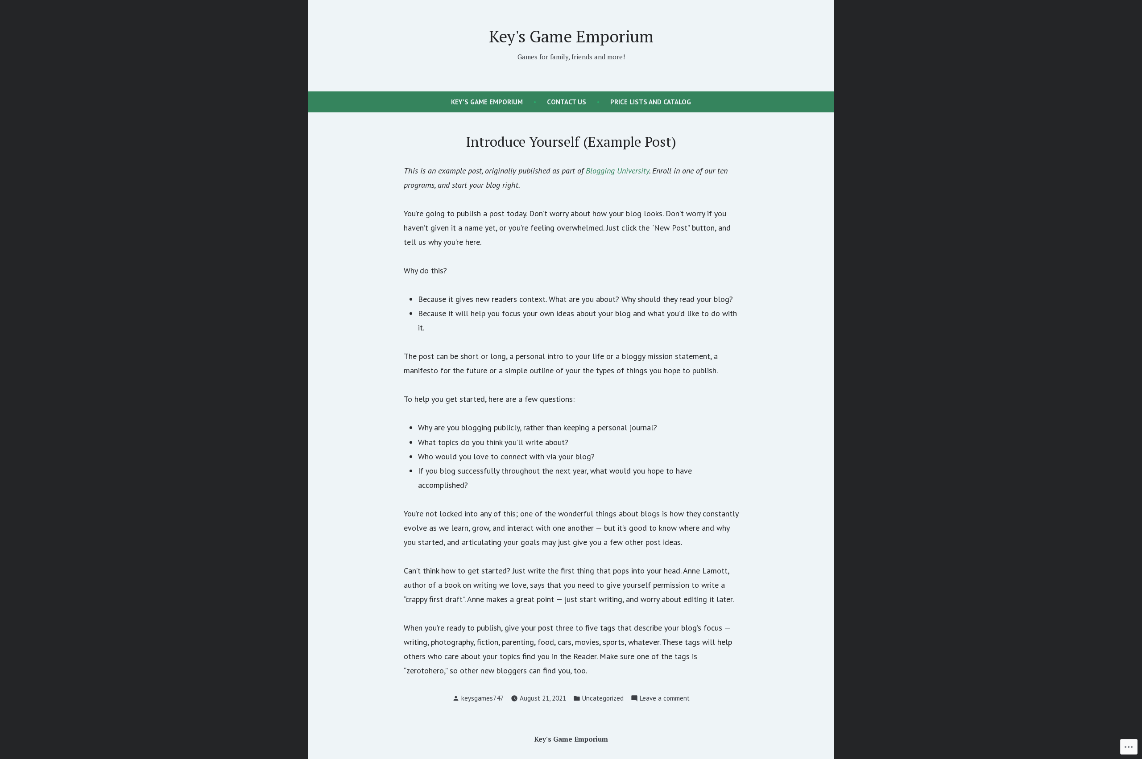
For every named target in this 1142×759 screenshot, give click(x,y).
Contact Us (566, 102)
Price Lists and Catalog (650, 102)
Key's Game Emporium (571, 36)
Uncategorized (603, 698)
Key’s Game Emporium (487, 102)
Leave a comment (665, 699)
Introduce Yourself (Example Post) (571, 141)
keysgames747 (482, 698)
